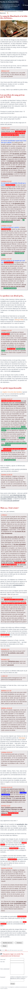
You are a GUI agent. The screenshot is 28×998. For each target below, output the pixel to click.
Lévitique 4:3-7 (5, 128)
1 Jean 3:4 (4, 676)
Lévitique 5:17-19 (6, 330)
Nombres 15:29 (5, 805)
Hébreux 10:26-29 (6, 598)
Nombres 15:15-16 (6, 787)
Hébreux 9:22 (5, 71)
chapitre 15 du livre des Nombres (12, 392)
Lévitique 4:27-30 (6, 258)
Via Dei (2, 11)
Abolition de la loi (7, 942)
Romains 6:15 (5, 659)
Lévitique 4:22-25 (6, 225)
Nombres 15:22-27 (6, 399)
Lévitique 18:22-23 (6, 752)
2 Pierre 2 (4, 515)
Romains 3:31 (5, 649)
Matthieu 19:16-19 (6, 708)
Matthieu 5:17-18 (6, 690)
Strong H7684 (19, 319)
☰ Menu (25, 5)
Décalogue (22, 738)
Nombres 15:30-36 (6, 868)
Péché (4, 946)
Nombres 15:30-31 (6, 474)
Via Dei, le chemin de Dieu (9, 2)
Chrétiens (19, 942)
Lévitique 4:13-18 (6, 181)
